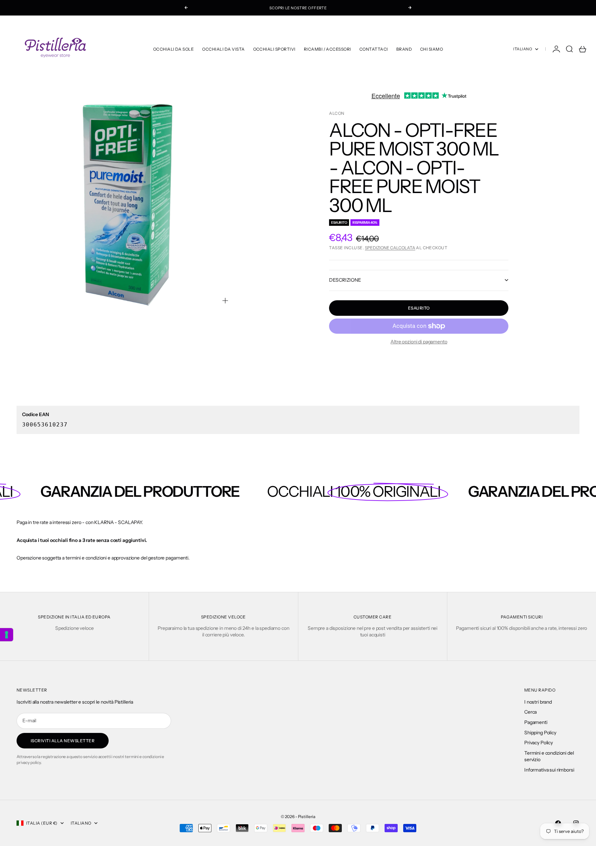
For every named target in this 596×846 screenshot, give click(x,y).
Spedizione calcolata (390, 247)
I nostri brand (538, 702)
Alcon (336, 113)
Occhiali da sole (173, 49)
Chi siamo (431, 49)
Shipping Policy (540, 732)
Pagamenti (535, 722)
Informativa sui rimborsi (549, 770)
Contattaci (373, 49)
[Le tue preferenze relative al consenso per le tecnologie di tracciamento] (6, 634)
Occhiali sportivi (274, 49)
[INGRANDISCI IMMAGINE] (225, 301)
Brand (404, 49)
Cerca (530, 712)
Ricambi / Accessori (327, 49)
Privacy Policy (538, 742)
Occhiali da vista (223, 49)
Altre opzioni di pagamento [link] (418, 342)
